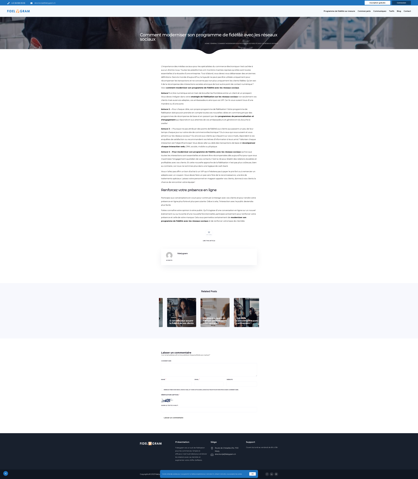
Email (197, 379)
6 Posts (169, 260)
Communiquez (379, 11)
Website (230, 379)
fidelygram (182, 253)
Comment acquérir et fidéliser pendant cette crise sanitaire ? (209, 321)
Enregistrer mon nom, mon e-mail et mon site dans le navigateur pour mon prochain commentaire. (201, 389)
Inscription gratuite (377, 3)
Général (213, 43)
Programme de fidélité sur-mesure (339, 11)
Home (207, 43)
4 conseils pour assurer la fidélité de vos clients (176, 322)
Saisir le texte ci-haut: (169, 405)
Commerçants (364, 11)
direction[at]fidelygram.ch (44, 3)
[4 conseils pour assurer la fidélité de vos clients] (175, 312)
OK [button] (252, 474)
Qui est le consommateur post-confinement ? (241, 321)
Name (163, 379)
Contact (407, 11)
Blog (399, 11)
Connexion (401, 3)
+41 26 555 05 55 (18, 3)
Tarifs (391, 11)
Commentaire (166, 361)
